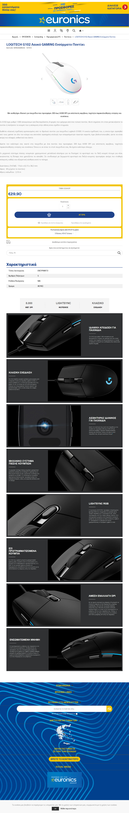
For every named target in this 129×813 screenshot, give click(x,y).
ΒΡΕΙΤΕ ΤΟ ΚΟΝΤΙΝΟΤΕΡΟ (64, 759)
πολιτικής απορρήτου (67, 714)
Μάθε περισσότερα (68, 809)
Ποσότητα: (64, 202)
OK (55, 809)
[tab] (64, 264)
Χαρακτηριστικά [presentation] (21, 264)
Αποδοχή (63, 714)
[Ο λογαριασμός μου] (55, 30)
